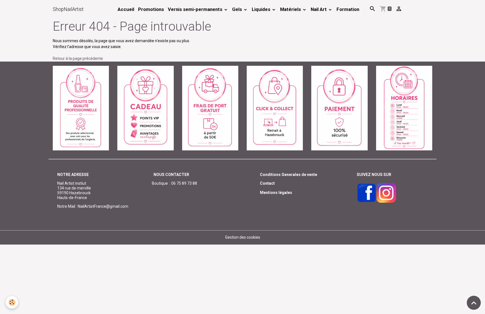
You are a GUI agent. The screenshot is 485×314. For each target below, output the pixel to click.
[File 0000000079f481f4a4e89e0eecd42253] (81, 107)
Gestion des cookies (242, 237)
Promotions (151, 9)
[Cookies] (12, 302)
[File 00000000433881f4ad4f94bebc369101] (275, 107)
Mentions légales (276, 192)
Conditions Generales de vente (288, 174)
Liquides (261, 9)
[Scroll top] (474, 303)
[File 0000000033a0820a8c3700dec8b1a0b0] (339, 107)
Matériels (291, 9)
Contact (267, 183)
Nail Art (319, 9)
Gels (237, 9)
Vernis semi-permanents (195, 9)
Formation (348, 9)
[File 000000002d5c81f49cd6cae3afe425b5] (145, 107)
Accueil (126, 9)
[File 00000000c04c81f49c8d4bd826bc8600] (210, 107)
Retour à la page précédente (78, 58)
